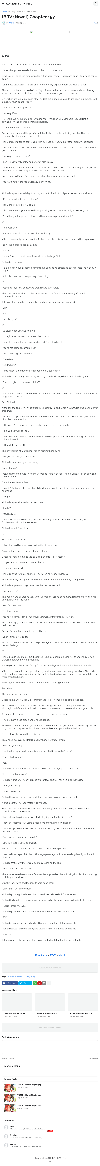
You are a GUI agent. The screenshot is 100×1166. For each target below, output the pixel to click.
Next (61, 955)
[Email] (44, 983)
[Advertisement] (50, 1149)
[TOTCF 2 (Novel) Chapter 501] (10, 1108)
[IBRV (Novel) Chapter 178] (17, 1002)
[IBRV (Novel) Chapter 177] (50, 1002)
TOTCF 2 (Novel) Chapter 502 (29, 1095)
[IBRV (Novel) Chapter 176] (83, 1002)
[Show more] (49, 983)
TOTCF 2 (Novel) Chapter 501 (29, 1105)
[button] (3, 3)
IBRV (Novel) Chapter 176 (81, 1013)
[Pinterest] (39, 983)
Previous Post (8, 1059)
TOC (53, 955)
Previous (41, 955)
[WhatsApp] (35, 983)
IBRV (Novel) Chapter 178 (15, 1013)
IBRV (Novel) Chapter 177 (48, 1013)
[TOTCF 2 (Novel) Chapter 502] (10, 1098)
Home (4, 12)
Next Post (93, 1059)
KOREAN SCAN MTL (19, 3)
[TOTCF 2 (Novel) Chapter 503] (10, 1088)
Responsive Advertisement (50, 968)
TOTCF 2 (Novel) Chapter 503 (29, 1085)
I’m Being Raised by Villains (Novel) (22, 12)
